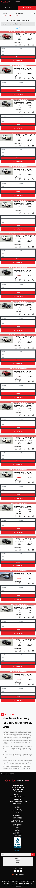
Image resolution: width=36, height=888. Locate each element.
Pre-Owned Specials (17, 811)
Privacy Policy (25, 882)
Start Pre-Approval (18, 61)
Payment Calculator (17, 818)
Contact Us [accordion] (18, 858)
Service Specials (17, 826)
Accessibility (15, 882)
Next (12, 714)
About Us (17, 794)
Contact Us (5, 882)
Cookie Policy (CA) (17, 833)
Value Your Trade (17, 820)
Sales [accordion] (17, 860)
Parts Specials (17, 829)
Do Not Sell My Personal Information (20, 883)
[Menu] (32, 3)
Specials (17, 812)
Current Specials (17, 815)
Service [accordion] (18, 862)
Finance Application (17, 817)
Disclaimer (17, 832)
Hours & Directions (17, 796)
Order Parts (17, 830)
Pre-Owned (17, 807)
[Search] (33, 854)
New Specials (17, 809)
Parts (17, 827)
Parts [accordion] (17, 865)
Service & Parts (17, 822)
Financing (17, 799)
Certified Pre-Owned (17, 814)
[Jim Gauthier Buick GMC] (10, 2)
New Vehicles (17, 806)
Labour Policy (17, 835)
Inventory (17, 804)
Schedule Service (17, 824)
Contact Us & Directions (17, 801)
